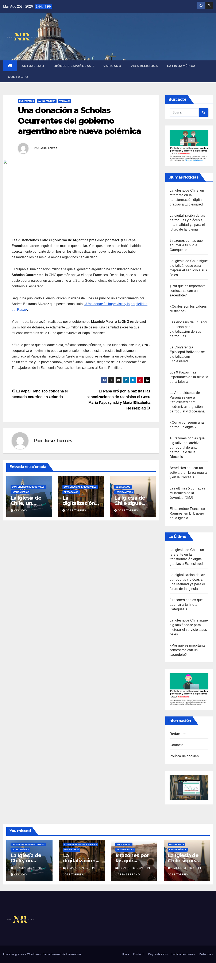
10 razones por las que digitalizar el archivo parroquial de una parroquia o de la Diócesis (187, 447)
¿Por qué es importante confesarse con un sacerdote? (187, 290)
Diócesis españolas (73, 66)
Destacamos (26, 101)
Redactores (178, 734)
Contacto (18, 77)
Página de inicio (157, 954)
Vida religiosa (144, 66)
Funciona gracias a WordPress (22, 954)
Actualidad (33, 66)
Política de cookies (184, 756)
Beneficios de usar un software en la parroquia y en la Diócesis (188, 472)
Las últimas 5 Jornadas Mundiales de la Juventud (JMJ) (187, 493)
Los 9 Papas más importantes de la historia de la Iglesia (189, 377)
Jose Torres (48, 148)
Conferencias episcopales (28, 487)
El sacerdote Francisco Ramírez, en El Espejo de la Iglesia (187, 513)
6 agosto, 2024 (183, 868)
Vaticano (112, 66)
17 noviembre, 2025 (29, 868)
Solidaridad (124, 844)
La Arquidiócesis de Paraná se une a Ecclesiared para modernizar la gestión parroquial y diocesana (187, 402)
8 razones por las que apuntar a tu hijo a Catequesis (186, 245)
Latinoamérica (181, 66)
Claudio (20, 510)
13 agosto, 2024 (131, 868)
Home (125, 954)
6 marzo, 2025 (78, 868)
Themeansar (73, 954)
